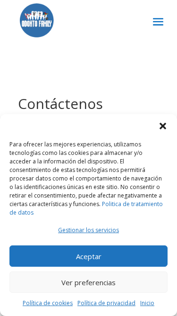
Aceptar (88, 256)
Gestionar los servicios (88, 230)
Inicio (147, 303)
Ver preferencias (88, 282)
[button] (163, 126)
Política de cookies (48, 303)
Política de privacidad (106, 303)
